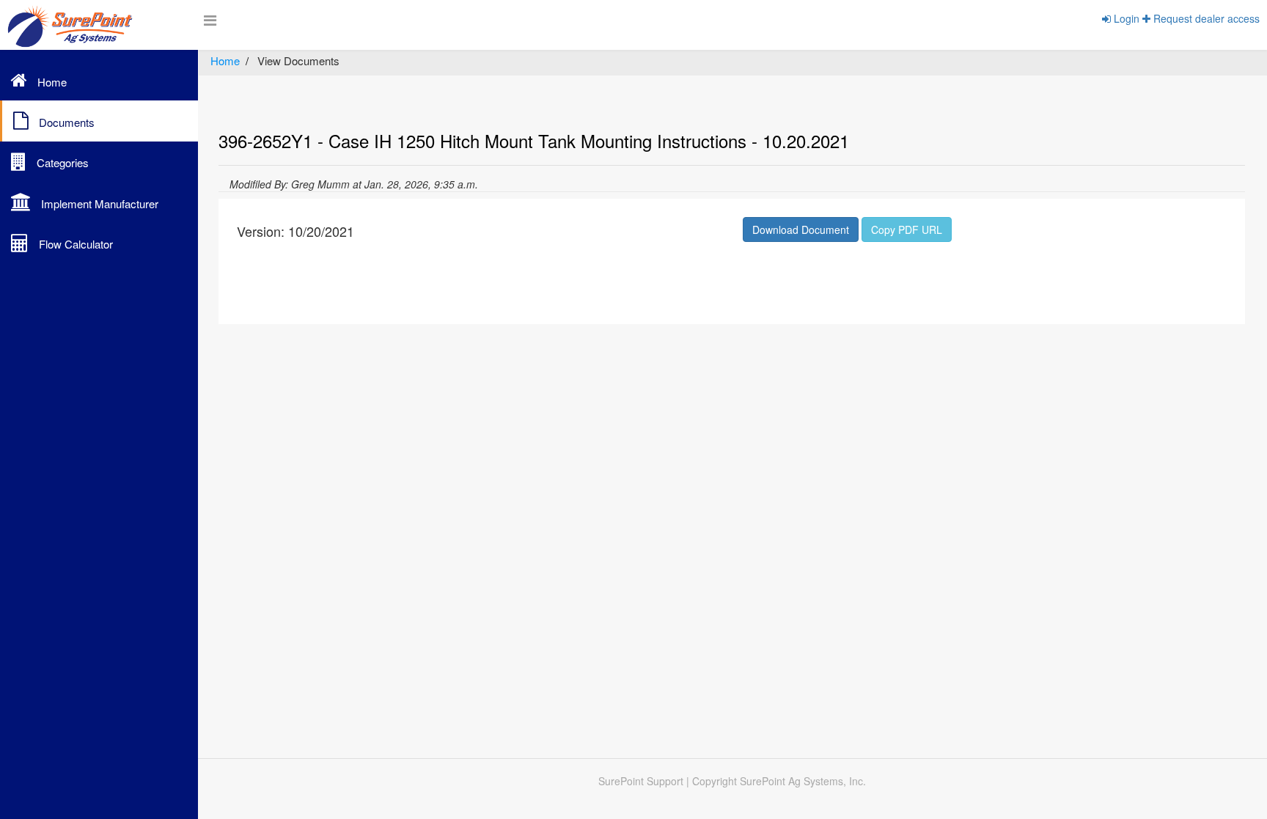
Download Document (800, 229)
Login (1125, 18)
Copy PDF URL (906, 229)
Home (225, 60)
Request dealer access (1205, 18)
